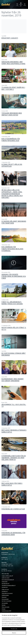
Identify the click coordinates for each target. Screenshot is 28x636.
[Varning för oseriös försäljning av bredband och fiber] (14, 263)
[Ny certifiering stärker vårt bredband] (14, 342)
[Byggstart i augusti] (14, 26)
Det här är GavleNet (6, 601)
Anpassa (14, 633)
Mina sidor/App (5, 573)
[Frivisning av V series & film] (14, 497)
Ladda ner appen (5, 577)
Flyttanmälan (4, 581)
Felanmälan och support (7, 593)
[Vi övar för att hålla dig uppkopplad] (14, 153)
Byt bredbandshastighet (7, 579)
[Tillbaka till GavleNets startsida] (8, 4)
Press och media (5, 607)
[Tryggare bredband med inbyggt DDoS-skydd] (14, 101)
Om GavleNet (5, 603)
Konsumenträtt (5, 599)
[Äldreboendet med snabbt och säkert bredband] (14, 367)
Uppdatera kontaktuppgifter (8, 585)
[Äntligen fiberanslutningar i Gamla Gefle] (14, 418)
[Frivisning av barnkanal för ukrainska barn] (14, 521)
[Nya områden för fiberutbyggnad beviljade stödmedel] (14, 235)
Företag (3, 609)
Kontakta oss (5, 591)
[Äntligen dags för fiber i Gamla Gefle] (14, 472)
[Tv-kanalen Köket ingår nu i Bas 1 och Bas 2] (14, 76)
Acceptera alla (14, 629)
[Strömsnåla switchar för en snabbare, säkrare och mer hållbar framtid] (14, 444)
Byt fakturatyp (5, 583)
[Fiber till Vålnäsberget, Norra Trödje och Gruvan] (14, 290)
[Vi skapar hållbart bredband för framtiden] (14, 210)
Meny (25, 5)
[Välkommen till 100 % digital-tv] (14, 393)
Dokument (4, 597)
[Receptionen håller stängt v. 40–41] (14, 316)
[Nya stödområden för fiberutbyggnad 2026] (14, 127)
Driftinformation (5, 595)
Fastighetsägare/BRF (6, 611)
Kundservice (5, 587)
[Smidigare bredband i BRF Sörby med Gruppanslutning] (14, 50)
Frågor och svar (5, 589)
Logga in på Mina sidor (7, 576)
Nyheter (3, 605)
